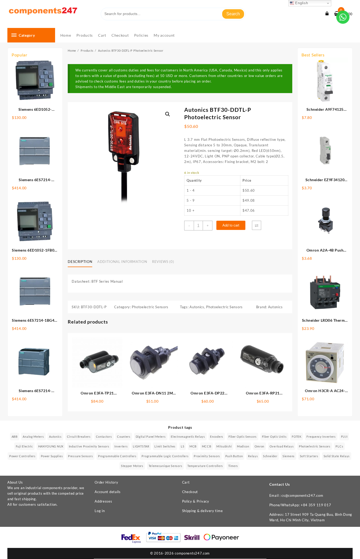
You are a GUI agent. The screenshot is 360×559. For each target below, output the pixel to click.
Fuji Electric (24, 446)
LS (182, 446)
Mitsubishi (224, 446)
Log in (100, 511)
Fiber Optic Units (274, 436)
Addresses (103, 501)
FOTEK (296, 436)
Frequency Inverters (321, 436)
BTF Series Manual (107, 281)
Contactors (104, 436)
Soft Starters (309, 456)
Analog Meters (33, 436)
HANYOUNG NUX (51, 446)
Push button (234, 456)
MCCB (206, 446)
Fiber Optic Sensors (242, 436)
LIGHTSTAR (141, 446)
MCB (193, 446)
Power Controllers (22, 456)
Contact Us (279, 484)
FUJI (344, 436)
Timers (233, 466)
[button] (167, 114)
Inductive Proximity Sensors (89, 446)
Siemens (289, 456)
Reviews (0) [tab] (163, 261)
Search (233, 14)
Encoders (216, 436)
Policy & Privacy (195, 501)
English (301, 3)
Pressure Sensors (80, 456)
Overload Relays (282, 446)
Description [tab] (80, 261)
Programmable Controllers (117, 456)
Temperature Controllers (205, 466)
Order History (106, 482)
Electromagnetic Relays (188, 436)
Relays (253, 456)
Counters (123, 436)
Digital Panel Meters (151, 436)
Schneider (270, 456)
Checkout (190, 492)
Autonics (196, 307)
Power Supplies (52, 456)
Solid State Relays (337, 456)
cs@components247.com (302, 495)
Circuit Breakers (79, 436)
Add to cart (230, 225)
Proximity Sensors (207, 456)
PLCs (339, 446)
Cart (186, 482)
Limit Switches (165, 446)
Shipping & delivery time (202, 511)
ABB (15, 436)
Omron (260, 446)
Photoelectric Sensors (150, 307)
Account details (108, 492)
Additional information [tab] (122, 261)
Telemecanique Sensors (165, 466)
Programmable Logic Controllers (165, 456)
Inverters (121, 446)
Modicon (243, 446)
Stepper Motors (132, 466)
